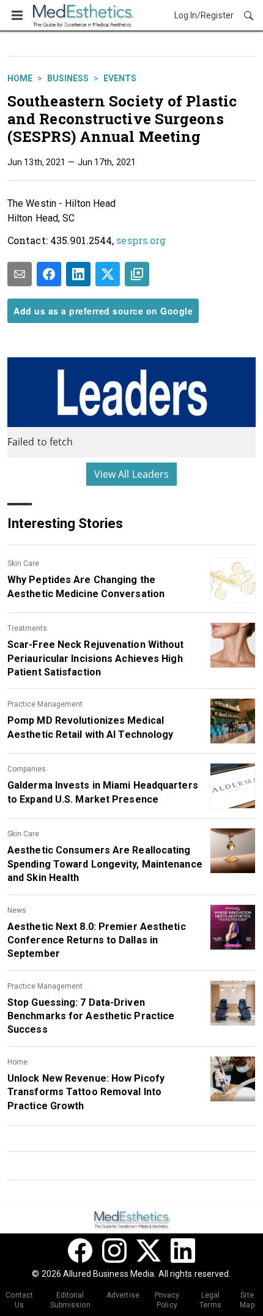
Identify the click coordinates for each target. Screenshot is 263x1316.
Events (119, 78)
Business (68, 78)
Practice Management (45, 704)
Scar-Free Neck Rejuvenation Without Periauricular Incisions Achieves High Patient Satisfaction (95, 658)
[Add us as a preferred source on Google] (137, 274)
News (16, 910)
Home (19, 78)
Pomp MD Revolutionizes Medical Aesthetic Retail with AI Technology (90, 727)
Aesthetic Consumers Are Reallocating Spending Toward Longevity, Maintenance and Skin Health (104, 863)
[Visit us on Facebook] (80, 1250)
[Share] (49, 274)
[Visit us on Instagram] (114, 1250)
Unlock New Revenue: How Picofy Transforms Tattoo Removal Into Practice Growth (86, 1092)
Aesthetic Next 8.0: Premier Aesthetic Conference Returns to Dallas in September (96, 940)
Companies (26, 769)
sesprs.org (141, 240)
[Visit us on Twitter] (148, 1250)
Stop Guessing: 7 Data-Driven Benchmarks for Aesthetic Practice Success (90, 1016)
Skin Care (23, 563)
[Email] (19, 274)
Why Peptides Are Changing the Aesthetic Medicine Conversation (86, 586)
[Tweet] (107, 274)
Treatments (27, 628)
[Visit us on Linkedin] (183, 1250)
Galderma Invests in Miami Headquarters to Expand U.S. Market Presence (102, 792)
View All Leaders (131, 474)
